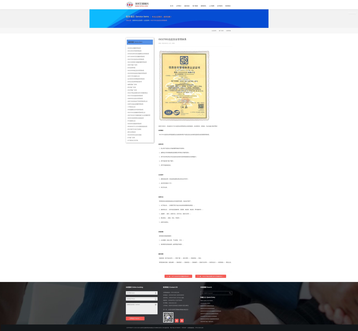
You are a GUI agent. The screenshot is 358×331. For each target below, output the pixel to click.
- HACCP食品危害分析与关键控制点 (137, 93)
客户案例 (195, 6)
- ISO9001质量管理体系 (134, 48)
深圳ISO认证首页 (137, 20)
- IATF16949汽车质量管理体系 (136, 56)
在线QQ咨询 (177, 321)
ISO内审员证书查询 (205, 303)
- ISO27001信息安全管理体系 (135, 59)
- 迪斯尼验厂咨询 (132, 84)
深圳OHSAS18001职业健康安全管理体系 (210, 311)
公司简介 (178, 6)
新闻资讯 (203, 6)
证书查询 (219, 6)
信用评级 (228, 30)
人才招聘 (211, 6)
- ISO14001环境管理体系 (134, 51)
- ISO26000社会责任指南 (134, 135)
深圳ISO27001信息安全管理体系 (208, 316)
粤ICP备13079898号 (175, 327)
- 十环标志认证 (131, 107)
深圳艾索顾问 (142, 4)
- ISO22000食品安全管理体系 (135, 70)
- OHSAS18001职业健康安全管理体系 (138, 53)
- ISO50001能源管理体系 (134, 123)
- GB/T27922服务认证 (133, 76)
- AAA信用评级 (131, 67)
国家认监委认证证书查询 (206, 300)
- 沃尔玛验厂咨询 (132, 90)
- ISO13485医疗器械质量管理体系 (137, 62)
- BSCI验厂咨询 (131, 87)
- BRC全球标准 (131, 132)
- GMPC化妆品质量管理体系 (135, 104)
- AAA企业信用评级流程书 (134, 81)
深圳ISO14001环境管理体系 (207, 308)
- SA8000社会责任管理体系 (135, 98)
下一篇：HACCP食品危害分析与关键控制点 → (210, 276)
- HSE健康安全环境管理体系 (135, 109)
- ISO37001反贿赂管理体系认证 (136, 112)
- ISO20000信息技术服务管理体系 (137, 73)
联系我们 (228, 6)
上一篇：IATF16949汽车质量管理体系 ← (178, 276)
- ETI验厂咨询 (131, 137)
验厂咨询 (221, 30)
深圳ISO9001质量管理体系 (207, 306)
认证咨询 (146, 20)
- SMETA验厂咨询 (132, 65)
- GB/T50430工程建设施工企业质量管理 (138, 115)
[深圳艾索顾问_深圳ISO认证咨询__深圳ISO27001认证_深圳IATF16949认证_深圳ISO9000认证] (129, 6)
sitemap (184, 327)
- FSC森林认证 (131, 121)
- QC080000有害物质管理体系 (136, 79)
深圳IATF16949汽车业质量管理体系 (209, 313)
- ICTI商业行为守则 (132, 140)
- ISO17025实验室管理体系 (135, 95)
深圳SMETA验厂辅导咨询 (206, 321)
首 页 (171, 6)
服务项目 (187, 6)
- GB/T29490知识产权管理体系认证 (137, 101)
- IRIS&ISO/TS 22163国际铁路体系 (137, 126)
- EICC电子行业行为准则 (134, 129)
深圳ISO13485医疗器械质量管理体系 (209, 319)
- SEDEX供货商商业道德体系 (135, 118)
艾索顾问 (163, 126)
